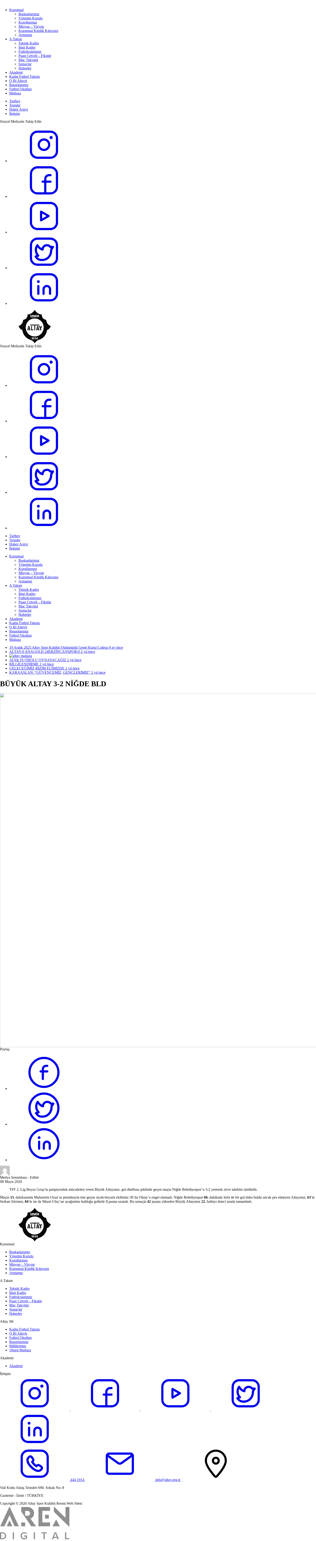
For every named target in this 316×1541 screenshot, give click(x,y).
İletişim (14, 114)
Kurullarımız (28, 22)
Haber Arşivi (18, 109)
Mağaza (15, 93)
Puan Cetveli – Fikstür (35, 56)
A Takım (15, 39)
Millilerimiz (17, 1346)
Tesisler (14, 105)
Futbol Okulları (20, 89)
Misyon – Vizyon (31, 26)
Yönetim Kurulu (31, 18)
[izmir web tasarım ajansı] (34, 1539)
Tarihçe (14, 101)
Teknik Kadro (29, 43)
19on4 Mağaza (20, 1350)
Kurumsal (16, 10)
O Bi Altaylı (18, 81)
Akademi (16, 72)
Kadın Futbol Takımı (24, 76)
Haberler (25, 68)
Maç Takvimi (28, 60)
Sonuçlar (25, 64)
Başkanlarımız (29, 14)
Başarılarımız (18, 85)
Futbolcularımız (30, 51)
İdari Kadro (27, 47)
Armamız (25, 35)
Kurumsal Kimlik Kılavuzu (38, 31)
